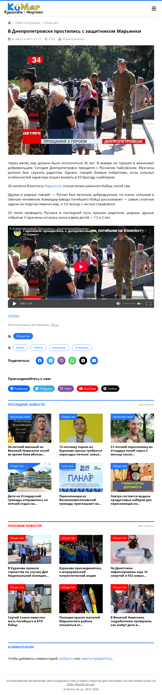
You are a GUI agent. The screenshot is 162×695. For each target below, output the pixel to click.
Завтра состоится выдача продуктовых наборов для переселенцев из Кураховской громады (131, 500)
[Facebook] (40, 361)
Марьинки (52, 186)
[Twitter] (83, 361)
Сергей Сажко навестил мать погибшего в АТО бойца (26, 621)
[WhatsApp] (72, 361)
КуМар (13, 315)
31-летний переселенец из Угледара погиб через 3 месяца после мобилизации (132, 450)
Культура (67, 466)
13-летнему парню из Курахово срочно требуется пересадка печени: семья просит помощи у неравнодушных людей (80, 450)
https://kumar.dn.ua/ (80, 684)
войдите (66, 658)
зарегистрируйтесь (96, 658)
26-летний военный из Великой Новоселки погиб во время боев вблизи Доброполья (28, 450)
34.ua (55, 325)
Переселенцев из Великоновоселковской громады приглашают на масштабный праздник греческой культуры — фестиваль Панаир (79, 500)
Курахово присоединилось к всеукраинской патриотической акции (80, 571)
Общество (23, 336)
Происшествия (20, 417)
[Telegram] (51, 361)
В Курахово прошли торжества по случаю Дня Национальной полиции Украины (28, 571)
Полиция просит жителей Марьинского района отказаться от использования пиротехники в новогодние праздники (80, 621)
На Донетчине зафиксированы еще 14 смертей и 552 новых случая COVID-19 (129, 571)
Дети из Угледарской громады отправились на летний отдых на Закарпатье (28, 500)
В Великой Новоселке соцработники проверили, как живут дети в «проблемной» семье (131, 621)
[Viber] (61, 361)
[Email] (94, 361)
